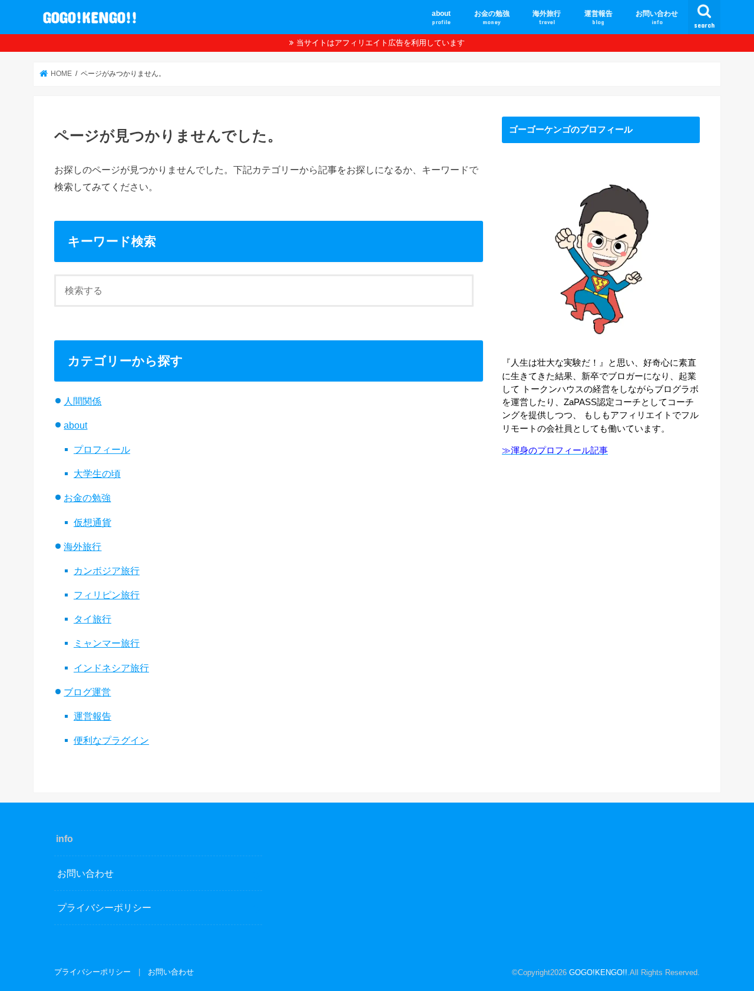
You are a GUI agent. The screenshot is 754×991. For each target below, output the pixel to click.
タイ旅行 (92, 619)
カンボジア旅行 (107, 570)
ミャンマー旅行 (107, 643)
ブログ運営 (87, 692)
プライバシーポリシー (104, 907)
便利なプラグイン (111, 740)
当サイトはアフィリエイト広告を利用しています (380, 42)
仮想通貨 (92, 522)
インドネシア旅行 (111, 667)
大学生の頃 (97, 473)
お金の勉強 (492, 17)
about (441, 17)
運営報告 (598, 17)
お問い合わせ (657, 17)
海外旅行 (547, 17)
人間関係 (82, 401)
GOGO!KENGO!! (90, 17)
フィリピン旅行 (107, 594)
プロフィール (102, 449)
